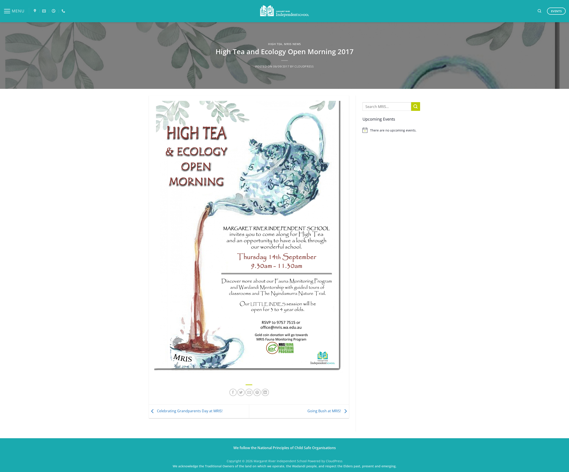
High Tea (275, 44)
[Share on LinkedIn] (265, 392)
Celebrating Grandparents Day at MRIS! (189, 410)
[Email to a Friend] (249, 392)
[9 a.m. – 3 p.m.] (54, 11)
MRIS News (292, 44)
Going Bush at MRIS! (324, 410)
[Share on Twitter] (241, 392)
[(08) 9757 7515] (64, 11)
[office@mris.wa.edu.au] (44, 11)
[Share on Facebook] (233, 392)
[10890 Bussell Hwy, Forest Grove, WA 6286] (35, 11)
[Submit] (415, 106)
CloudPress (304, 66)
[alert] (391, 130)
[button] (13, 11)
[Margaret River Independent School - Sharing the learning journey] (284, 11)
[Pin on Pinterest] (257, 392)
